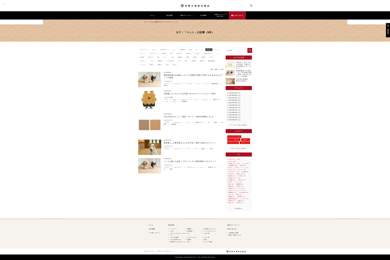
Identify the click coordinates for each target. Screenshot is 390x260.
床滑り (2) (240, 186)
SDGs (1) (240, 202)
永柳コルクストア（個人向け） (220, 15)
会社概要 (203, 15)
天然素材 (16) (233, 165)
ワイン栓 (206, 237)
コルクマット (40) (234, 159)
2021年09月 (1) (234, 120)
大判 (171, 53)
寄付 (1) (231, 202)
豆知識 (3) (245, 139)
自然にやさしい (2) (234, 178)
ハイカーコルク (192, 237)
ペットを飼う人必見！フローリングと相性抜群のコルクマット (190, 161)
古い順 (221, 69)
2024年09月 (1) (234, 95)
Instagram (170, 61)
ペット (209, 49)
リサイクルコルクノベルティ (177, 234)
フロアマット (154, 53)
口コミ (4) (232, 169)
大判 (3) (231, 174)
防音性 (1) (241, 196)
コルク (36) (232, 161)
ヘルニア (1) (245, 198)
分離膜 (189, 229)
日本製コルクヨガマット (177, 242)
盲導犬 (152, 64)
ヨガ (152, 61)
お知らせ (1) (245, 142)
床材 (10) (243, 165)
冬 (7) (230, 167)
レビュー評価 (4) (234, 139)
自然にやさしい (209, 53)
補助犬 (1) (241, 200)
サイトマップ (148, 251)
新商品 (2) (232, 188)
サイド (212, 57)
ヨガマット (143, 61)
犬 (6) (237, 167)
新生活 (188, 53)
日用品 (189, 239)
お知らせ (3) (240, 174)
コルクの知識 (174, 237)
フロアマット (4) (234, 171)
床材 (190, 49)
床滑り (195, 57)
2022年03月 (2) (234, 117)
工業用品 (189, 231)
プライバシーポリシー (164, 251)
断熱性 (180, 57)
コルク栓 (206, 233)
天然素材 (182, 49)
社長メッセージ (155, 232)
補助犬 (160, 64)
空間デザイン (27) (234, 163)
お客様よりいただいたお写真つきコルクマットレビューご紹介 (190, 94)
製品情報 (169, 15)
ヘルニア (142, 64)
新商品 (203, 57)
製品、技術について (235, 235)
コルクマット (144, 49)
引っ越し (197, 53)
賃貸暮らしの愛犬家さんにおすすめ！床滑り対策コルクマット (190, 143)
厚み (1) (239, 194)
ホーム (152, 15)
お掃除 (142, 57)
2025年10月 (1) (234, 93)
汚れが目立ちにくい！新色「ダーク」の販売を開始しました (189, 117)
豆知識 (164, 53)
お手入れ (151, 57)
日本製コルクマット (210, 229)
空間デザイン (164, 49)
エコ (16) (246, 163)
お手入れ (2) (242, 180)
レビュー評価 (168, 97)
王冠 (205, 239)
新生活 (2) (232, 176)
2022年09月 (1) (234, 112)
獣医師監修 (211, 61)
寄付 (167, 64)
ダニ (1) (231, 194)
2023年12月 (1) (234, 98)
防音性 (202, 61)
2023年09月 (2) (234, 100)
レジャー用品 (208, 242)
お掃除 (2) (232, 180)
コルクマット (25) (234, 136)
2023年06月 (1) (234, 102)
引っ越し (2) (242, 176)
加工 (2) (231, 184)
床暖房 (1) (232, 196)
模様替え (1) (232, 192)
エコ (174, 49)
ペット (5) (245, 167)
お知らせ (179, 53)
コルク (154, 49)
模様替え (160, 61)
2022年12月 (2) (234, 107)
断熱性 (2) (240, 184)
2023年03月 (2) (234, 105)
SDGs (175, 64)
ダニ (179, 61)
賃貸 (187, 57)
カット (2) (238, 182)
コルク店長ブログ (156, 22)
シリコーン (173, 229)
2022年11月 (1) (234, 110)
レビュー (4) (242, 169)
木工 (188, 242)
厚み (186, 61)
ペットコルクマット (210, 231)
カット (165, 57)
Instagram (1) (244, 192)
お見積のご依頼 (233, 232)
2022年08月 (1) (234, 115)
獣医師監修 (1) (233, 198)
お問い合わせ (238, 15)
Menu (388, 31)
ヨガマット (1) (233, 142)
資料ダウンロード (186, 15)
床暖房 (194, 61)
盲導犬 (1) (232, 200)
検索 (251, 5)
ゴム (188, 233)
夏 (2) (230, 182)
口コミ (217, 49)
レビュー (142, 53)
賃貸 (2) (231, 186)
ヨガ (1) (243, 190)
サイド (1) (241, 188)
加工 (172, 57)
